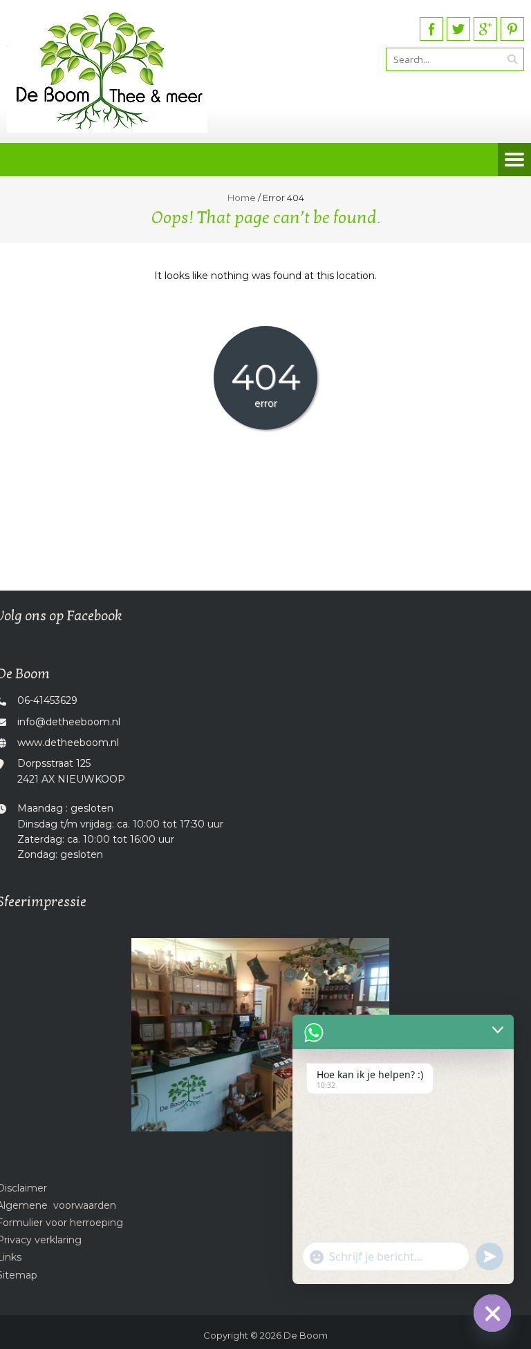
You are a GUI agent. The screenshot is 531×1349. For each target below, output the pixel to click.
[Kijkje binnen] (260, 1034)
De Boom (305, 1335)
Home (241, 197)
